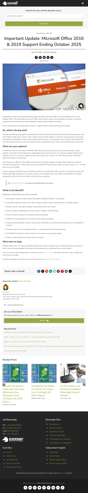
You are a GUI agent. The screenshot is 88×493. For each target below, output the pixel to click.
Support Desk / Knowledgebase (60, 443)
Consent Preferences (58, 483)
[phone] (62, 488)
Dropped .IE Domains (56, 432)
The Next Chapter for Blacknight (15, 351)
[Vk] (66, 271)
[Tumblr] (58, 271)
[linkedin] (53, 488)
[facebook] (25, 488)
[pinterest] (49, 488)
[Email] (52, 57)
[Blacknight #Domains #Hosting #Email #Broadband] (13, 438)
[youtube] (39, 488)
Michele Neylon (54, 456)
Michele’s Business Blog (57, 460)
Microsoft (38, 33)
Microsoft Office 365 (46, 297)
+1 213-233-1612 (12, 434)
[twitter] (35, 488)
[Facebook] (36, 57)
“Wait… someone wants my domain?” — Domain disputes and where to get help (32, 337)
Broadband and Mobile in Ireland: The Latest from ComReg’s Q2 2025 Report (44, 373)
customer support (11, 297)
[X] (40, 57)
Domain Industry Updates (58, 463)
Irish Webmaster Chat (14, 467)
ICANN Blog (53, 452)
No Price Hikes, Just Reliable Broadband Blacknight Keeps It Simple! (73, 373)
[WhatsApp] (48, 57)
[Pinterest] (62, 271)
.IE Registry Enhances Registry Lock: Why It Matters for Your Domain (28, 332)
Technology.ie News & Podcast (60, 439)
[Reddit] (47, 271)
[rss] (30, 488)
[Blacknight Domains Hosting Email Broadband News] (10, 2)
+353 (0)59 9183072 (14, 425)
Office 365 (49, 33)
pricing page (62, 473)
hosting (22, 297)
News (43, 33)
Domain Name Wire (13, 463)
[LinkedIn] (44, 57)
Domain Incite (11, 456)
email (18, 297)
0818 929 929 (13, 431)
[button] (4, 384)
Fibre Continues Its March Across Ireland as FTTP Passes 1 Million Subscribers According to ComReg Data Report (43, 346)
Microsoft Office (35, 297)
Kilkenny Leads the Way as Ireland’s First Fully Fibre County (25, 342)
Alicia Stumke (51, 52)
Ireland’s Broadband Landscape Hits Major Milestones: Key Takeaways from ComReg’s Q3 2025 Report (15, 373)
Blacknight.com (54, 424)
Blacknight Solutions (30, 483)
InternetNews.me (12, 460)
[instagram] (44, 488)
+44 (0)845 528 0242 (13, 428)
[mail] (58, 488)
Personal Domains (55, 428)
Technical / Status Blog (57, 435)
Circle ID (9, 452)
